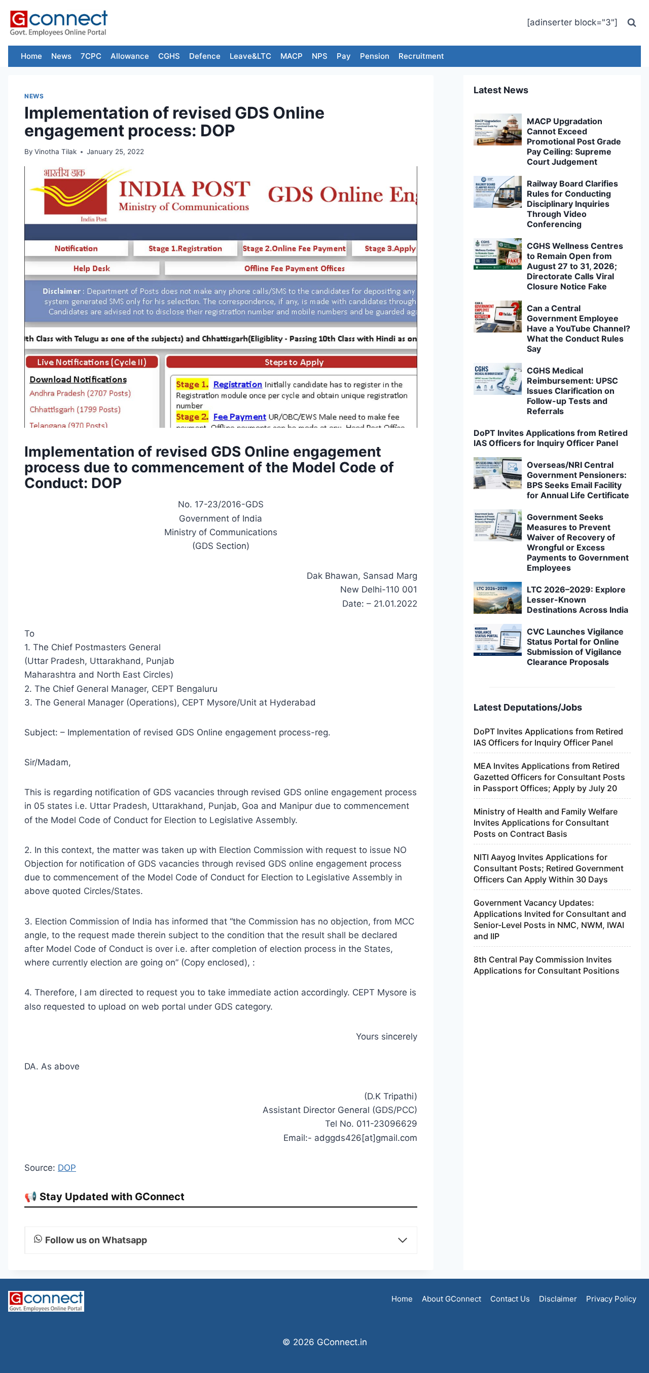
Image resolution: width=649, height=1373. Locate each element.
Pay (344, 56)
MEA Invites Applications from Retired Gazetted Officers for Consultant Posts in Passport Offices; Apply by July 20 (549, 777)
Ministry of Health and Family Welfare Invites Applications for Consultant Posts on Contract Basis (546, 822)
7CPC (91, 56)
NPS (320, 56)
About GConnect (451, 1299)
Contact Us (510, 1299)
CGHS (169, 56)
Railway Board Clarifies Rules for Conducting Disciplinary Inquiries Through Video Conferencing (572, 203)
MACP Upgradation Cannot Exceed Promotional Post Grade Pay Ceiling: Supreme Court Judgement (574, 141)
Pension (374, 56)
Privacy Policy (611, 1299)
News (61, 56)
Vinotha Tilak (55, 151)
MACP (291, 56)
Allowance (130, 56)
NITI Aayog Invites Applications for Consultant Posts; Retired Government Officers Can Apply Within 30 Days (549, 868)
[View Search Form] (632, 23)
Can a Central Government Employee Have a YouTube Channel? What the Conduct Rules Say (578, 328)
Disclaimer (558, 1299)
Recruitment (421, 56)
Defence (205, 56)
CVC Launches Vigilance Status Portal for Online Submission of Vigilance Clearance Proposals (575, 646)
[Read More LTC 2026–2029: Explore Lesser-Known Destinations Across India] (498, 598)
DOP (67, 1168)
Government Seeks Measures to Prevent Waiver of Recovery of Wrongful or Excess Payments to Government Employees (578, 542)
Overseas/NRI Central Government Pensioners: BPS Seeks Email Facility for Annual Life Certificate (578, 480)
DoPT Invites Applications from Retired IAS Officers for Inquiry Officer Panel (551, 438)
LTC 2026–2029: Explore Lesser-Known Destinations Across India (577, 599)
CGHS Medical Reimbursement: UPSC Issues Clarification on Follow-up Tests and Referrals (572, 390)
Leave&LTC (250, 56)
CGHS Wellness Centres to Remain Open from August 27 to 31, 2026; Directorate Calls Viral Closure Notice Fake (575, 266)
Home (31, 56)
